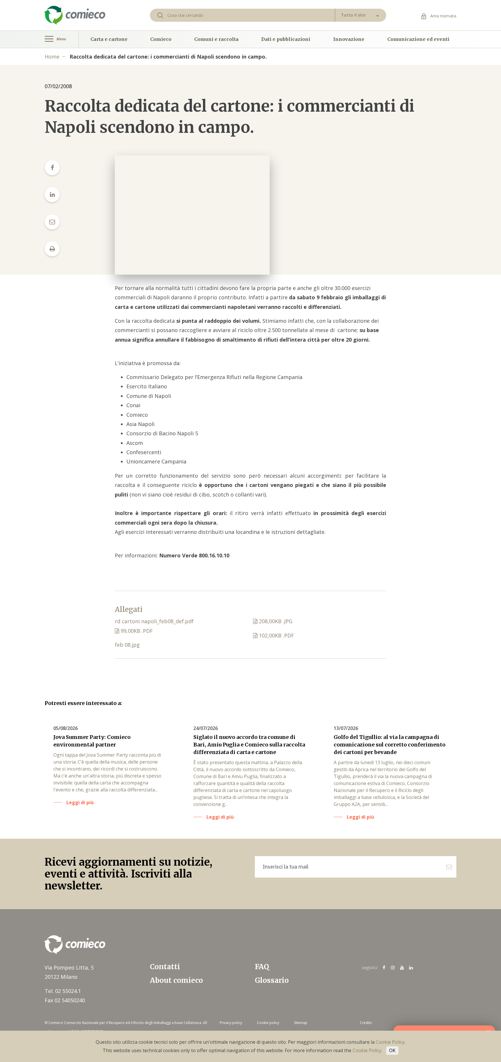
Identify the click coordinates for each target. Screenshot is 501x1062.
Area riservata (442, 16)
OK (392, 1050)
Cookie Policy (390, 1042)
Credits (366, 1022)
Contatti (165, 966)
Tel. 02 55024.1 (63, 990)
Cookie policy (268, 1022)
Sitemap (300, 1022)
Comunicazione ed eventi (418, 39)
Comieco (160, 39)
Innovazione (348, 39)
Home (52, 56)
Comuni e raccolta (216, 39)
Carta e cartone (109, 39)
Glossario (272, 980)
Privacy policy (231, 1022)
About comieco (176, 980)
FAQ (262, 966)
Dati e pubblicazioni (285, 39)
